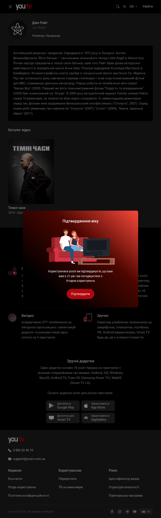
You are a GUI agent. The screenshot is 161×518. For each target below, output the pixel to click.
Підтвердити (80, 294)
